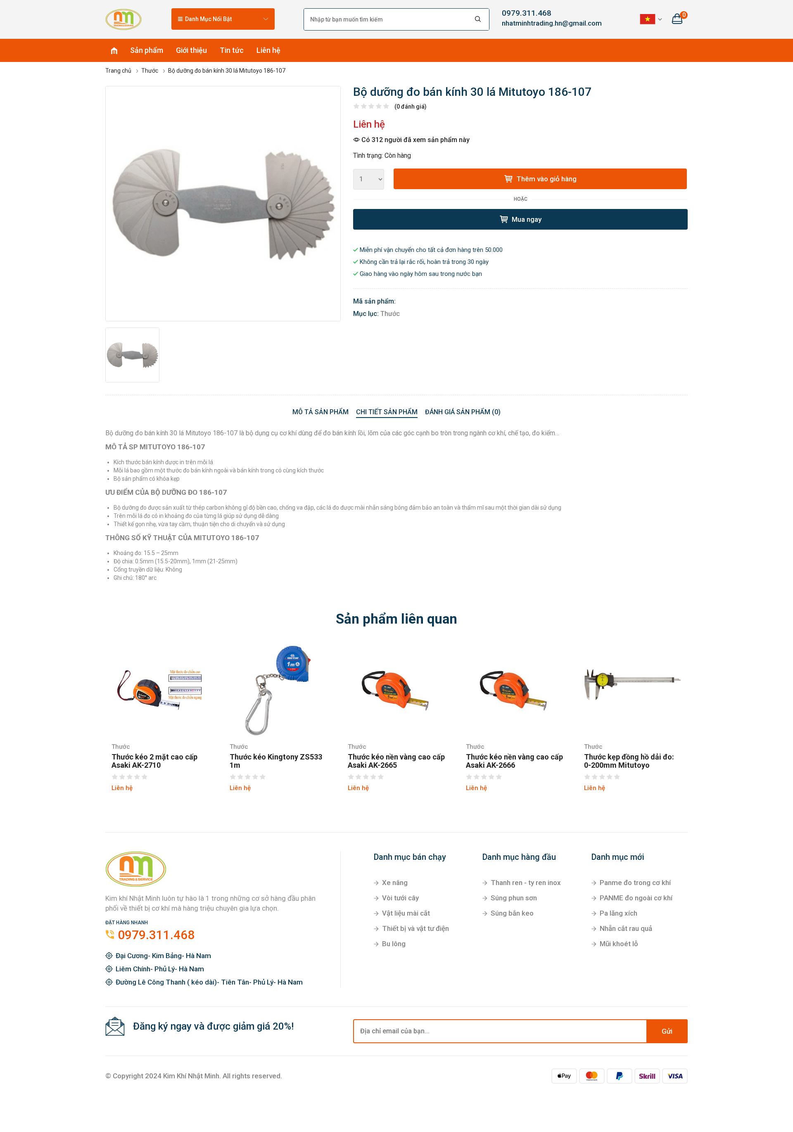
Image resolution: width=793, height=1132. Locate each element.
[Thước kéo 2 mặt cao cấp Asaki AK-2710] (160, 689)
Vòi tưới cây (400, 898)
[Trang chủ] (123, 19)
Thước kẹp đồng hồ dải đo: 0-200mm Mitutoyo (629, 761)
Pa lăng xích (618, 913)
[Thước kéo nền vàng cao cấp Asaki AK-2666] (514, 689)
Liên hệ (268, 50)
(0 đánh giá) (410, 106)
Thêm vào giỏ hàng (546, 179)
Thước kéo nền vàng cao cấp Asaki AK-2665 (396, 761)
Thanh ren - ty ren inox (526, 882)
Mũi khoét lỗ (619, 944)
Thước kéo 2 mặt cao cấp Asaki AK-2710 (154, 761)
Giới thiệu (191, 50)
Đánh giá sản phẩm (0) (463, 412)
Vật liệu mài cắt (406, 913)
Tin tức (232, 50)
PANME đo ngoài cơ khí (636, 898)
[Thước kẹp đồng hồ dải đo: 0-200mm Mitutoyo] (632, 689)
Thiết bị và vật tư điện (415, 928)
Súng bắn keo (512, 913)
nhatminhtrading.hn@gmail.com (545, 23)
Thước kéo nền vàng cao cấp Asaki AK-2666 (514, 761)
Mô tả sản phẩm (320, 412)
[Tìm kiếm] (478, 19)
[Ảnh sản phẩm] (223, 203)
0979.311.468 (526, 13)
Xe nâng (395, 882)
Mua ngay (525, 219)
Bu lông (394, 944)
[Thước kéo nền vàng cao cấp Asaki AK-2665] (396, 689)
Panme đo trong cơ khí (635, 882)
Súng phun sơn (514, 898)
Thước (390, 314)
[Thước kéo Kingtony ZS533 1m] (278, 689)
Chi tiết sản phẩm (387, 412)
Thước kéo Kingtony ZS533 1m (276, 761)
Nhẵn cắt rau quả (626, 928)
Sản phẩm (146, 50)
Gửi (667, 1031)
